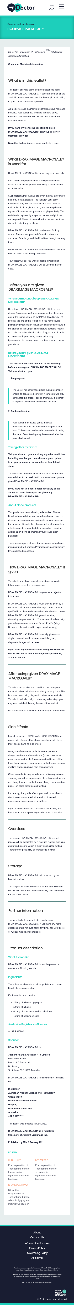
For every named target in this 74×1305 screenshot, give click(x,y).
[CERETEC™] (21, 1169)
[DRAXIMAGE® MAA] (21, 1194)
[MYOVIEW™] (48, 1169)
